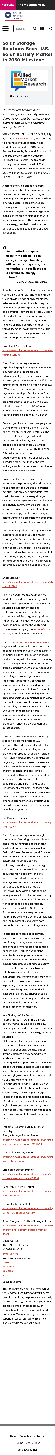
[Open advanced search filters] (42, 28)
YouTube (7, 1270)
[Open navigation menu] (5, 28)
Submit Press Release (27, 1442)
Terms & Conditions (27, 1449)
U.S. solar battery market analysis (27, 642)
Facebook (8, 1266)
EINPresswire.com (23, 138)
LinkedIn (7, 1262)
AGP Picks (8, 5)
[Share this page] (50, 28)
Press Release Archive (33, 1436)
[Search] (34, 28)
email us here (10, 1253)
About (13, 1436)
